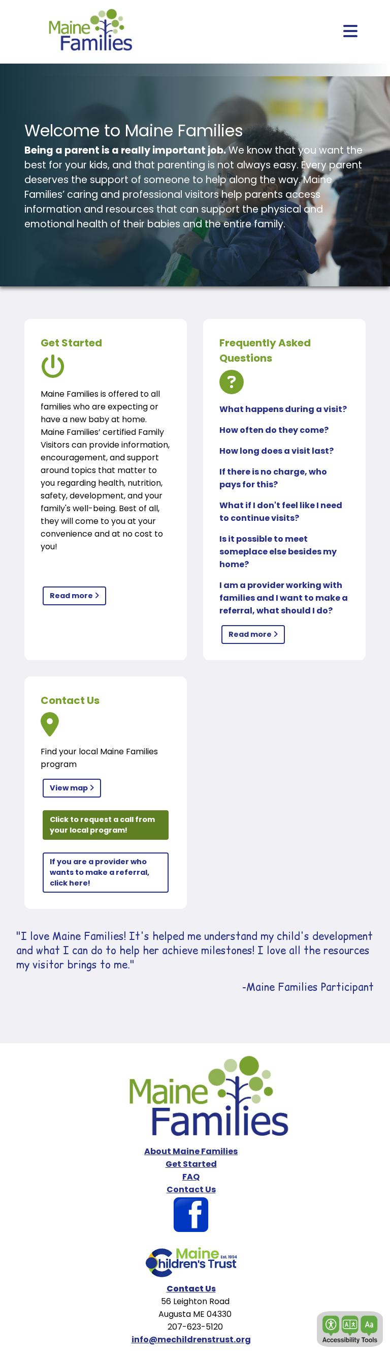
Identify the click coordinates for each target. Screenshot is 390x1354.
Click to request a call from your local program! (102, 824)
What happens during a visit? (283, 409)
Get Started (191, 1164)
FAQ (191, 1177)
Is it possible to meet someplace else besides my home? (278, 551)
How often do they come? (274, 430)
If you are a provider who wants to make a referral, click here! (99, 872)
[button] (350, 1329)
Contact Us (191, 1189)
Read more (72, 596)
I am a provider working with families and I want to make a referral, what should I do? (283, 597)
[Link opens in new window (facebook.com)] (191, 1231)
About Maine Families (191, 1151)
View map (69, 788)
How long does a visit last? (276, 451)
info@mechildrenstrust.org (191, 1339)
